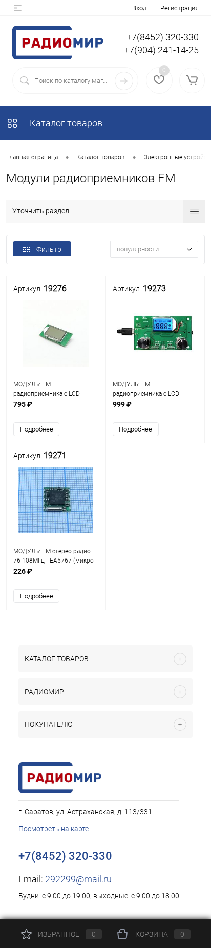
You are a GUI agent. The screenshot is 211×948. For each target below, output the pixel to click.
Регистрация (179, 8)
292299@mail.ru (78, 879)
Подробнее (36, 429)
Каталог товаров (65, 123)
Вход (139, 8)
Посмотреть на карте (53, 829)
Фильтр (48, 249)
